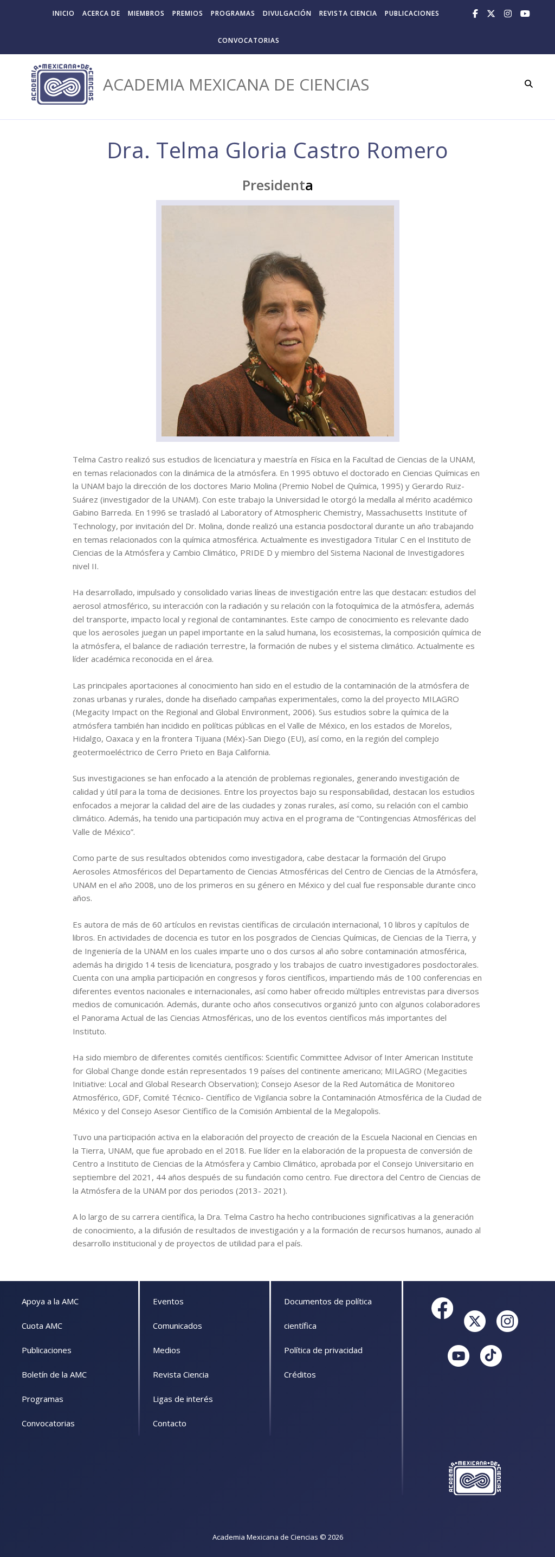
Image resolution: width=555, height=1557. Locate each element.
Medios (166, 1349)
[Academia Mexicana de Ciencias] (62, 84)
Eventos (168, 1301)
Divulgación (287, 13)
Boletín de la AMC (54, 1374)
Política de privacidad (323, 1349)
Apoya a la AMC (50, 1301)
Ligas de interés (183, 1398)
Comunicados (177, 1325)
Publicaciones (412, 13)
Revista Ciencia (348, 13)
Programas (233, 13)
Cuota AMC (42, 1325)
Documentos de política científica (328, 1313)
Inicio (64, 13)
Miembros (146, 13)
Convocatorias (249, 40)
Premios (187, 13)
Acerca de (101, 13)
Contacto (169, 1423)
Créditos (300, 1374)
